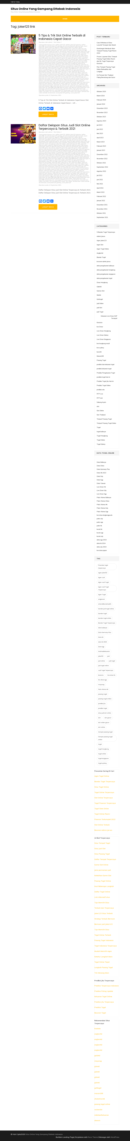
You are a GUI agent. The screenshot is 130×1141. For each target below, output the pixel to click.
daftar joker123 (60, 45)
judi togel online (103, 666)
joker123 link (75, 67)
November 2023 (102, 112)
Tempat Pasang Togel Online (106, 423)
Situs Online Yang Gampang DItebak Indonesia (45, 9)
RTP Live (100, 394)
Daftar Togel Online (102, 892)
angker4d (101, 599)
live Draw (100, 327)
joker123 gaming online (59, 62)
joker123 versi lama (83, 82)
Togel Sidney (101, 444)
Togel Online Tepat (102, 962)
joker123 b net (85, 51)
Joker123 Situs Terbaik (103, 913)
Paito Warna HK (103, 689)
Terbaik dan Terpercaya (104, 908)
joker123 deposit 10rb (73, 54)
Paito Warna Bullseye (104, 497)
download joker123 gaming (53, 46)
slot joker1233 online (67, 91)
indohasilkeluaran (66, 49)
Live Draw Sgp (102, 494)
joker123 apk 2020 (44, 50)
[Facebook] (40, 108)
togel (100, 744)
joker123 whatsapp (76, 86)
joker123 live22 (84, 67)
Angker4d (100, 253)
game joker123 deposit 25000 (54, 47)
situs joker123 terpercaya (63, 90)
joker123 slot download (54, 78)
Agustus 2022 (101, 171)
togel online (102, 754)
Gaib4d (99, 287)
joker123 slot (43, 78)
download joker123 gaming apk (73, 46)
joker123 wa (74, 85)
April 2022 (100, 188)
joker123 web (83, 85)
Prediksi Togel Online (103, 385)
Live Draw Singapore (104, 339)
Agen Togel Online (103, 249)
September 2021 (102, 217)
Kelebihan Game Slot (102, 875)
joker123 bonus (43, 53)
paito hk (99, 526)
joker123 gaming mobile (79, 61)
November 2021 (102, 209)
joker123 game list (61, 58)
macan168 (98, 1093)
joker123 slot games (69, 78)
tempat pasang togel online (105, 738)
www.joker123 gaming (63, 93)
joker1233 (86, 86)
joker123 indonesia (55, 65)
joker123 (75, 49)
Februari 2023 (101, 146)
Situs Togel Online (101, 787)
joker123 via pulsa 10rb (72, 83)
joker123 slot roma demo (72, 79)
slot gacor (108, 718)
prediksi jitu (102, 704)
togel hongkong (103, 749)
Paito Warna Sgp (102, 511)
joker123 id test (43, 65)
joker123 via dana (58, 83)
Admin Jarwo (101, 236)
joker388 (50, 87)
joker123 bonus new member (58, 53)
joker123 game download (47, 58)
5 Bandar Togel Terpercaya (106, 232)
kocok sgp (100, 533)
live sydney (100, 348)
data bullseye (102, 628)
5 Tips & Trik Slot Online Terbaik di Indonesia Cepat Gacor (62, 37)
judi (108, 656)
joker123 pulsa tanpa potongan (68, 75)
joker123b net (43, 87)
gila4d (97, 1066)
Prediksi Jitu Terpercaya (104, 1002)
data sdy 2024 (101, 547)
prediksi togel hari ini (103, 377)
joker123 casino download (47, 54)
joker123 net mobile (45, 73)
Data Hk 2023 (101, 473)
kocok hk (99, 529)
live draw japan (102, 550)
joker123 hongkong (71, 63)
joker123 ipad (50, 66)
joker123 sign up (80, 77)
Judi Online (100, 303)
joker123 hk (51, 63)
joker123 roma (70, 77)
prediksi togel (102, 708)
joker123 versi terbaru (45, 83)
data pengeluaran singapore (106, 274)
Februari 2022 (101, 196)
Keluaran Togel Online (103, 996)
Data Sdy (100, 476)
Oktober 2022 (101, 163)
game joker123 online (71, 47)
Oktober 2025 (101, 91)
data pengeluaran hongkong (106, 270)
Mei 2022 (100, 184)
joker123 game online (74, 58)
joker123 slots (48, 81)
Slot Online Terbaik (102, 825)
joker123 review (60, 77)
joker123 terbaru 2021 (71, 81)
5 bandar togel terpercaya (103, 566)
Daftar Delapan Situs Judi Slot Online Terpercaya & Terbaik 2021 (64, 127)
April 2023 (100, 138)
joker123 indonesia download (71, 65)
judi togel (112, 661)
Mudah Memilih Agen (103, 951)
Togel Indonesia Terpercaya (105, 946)
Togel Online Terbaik (102, 935)
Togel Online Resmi (102, 814)
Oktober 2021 (101, 213)
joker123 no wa (66, 73)
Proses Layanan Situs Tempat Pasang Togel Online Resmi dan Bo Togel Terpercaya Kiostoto (107, 60)
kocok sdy (100, 536)
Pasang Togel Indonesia (103, 940)
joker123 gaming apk (71, 59)
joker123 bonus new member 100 (78, 53)
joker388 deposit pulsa (61, 87)
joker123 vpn (66, 85)
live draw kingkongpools (104, 515)
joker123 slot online (82, 78)
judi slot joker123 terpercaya (54, 89)
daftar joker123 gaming (73, 45)
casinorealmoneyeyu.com (47, 45)
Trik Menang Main (101, 973)
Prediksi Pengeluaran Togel (106, 373)
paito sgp (100, 522)
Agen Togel (102, 595)
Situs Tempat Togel (102, 843)
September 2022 (102, 167)
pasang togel (102, 694)
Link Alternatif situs (102, 897)
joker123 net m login (64, 71)
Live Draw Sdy (101, 490)
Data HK (100, 637)
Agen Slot (100, 245)
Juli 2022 (99, 175)
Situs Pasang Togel (102, 854)
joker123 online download (51, 74)
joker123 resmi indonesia (46, 77)
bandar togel (102, 614)
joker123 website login (46, 86)
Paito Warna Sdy (102, 508)
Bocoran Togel (100, 1013)
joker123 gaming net (45, 62)
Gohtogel (100, 299)
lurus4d (99, 352)
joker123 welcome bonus (61, 86)
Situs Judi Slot (99, 848)
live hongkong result (103, 343)
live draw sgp (102, 680)
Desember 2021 (102, 205)
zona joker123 (75, 93)
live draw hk (111, 675)
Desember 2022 (102, 154)
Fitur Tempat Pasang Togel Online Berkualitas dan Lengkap (106, 69)
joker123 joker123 (53, 67)
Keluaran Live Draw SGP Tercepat (109, 317)
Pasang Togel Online (102, 881)
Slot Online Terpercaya (103, 798)
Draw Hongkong (102, 282)
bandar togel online (104, 618)
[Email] (48, 108)
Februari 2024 (101, 100)
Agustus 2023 (101, 121)
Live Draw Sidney (102, 335)
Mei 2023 (100, 133)
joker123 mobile (60, 70)
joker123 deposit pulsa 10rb (56, 55)
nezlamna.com (49, 90)
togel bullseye (101, 431)
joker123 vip (57, 85)
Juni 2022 (100, 179)
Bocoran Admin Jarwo (103, 830)
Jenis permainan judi (102, 870)
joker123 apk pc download (57, 51)
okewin (97, 1120)
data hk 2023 (102, 642)
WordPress (114, 1137)
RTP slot (100, 398)
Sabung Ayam (101, 402)
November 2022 (102, 159)
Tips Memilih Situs (101, 902)
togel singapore (103, 758)
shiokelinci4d (99, 1099)
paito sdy (100, 519)
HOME (65, 19)
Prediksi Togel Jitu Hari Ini (105, 381)
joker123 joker (79, 66)
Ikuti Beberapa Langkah (104, 886)
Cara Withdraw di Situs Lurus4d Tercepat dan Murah (106, 44)
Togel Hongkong (102, 436)
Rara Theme (93, 1137)
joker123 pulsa (52, 75)
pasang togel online (104, 699)
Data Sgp (100, 480)
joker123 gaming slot (74, 62)
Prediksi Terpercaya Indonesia (106, 986)
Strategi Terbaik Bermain (104, 919)
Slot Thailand (101, 415)
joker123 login (43, 69)
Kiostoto (99, 322)
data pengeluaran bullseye (105, 266)
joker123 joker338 (65, 67)
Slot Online (57, 42)
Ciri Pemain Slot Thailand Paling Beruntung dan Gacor (106, 76)
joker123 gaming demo (49, 61)
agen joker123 (102, 573)
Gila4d (99, 295)
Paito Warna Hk (102, 504)
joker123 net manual (78, 71)
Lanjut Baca (48, 114)
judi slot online (67, 89)
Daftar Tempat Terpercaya (105, 859)
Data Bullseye (101, 462)
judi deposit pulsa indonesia (78, 87)
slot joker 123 (47, 91)
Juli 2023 (99, 125)
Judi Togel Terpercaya (105, 670)
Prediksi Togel (100, 1007)
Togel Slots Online (101, 808)
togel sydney (102, 763)
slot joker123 (56, 91)
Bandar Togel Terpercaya (106, 623)
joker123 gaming (59, 59)
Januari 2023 (101, 150)
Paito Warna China (103, 501)
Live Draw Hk (101, 487)
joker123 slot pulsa (45, 79)
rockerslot (98, 1109)
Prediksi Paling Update (103, 991)
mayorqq (101, 685)
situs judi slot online (104, 713)
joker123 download (72, 57)
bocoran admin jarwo (103, 261)
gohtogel (97, 1088)
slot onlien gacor (103, 722)
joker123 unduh (61, 82)
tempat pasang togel (105, 732)
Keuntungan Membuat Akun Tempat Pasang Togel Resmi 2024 (106, 51)
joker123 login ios (48, 70)
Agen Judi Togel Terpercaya (103, 588)
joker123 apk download (70, 50)
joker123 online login (81, 74)
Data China (100, 466)
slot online (77, 91)
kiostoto (101, 675)
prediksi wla (100, 390)
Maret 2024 (100, 96)
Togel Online (101, 440)
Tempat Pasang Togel (104, 419)
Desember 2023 (102, 108)
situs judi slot (75, 90)
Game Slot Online (101, 865)
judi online (101, 661)
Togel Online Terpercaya (104, 792)
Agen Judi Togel (103, 582)
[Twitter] (44, 108)
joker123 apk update (73, 51)
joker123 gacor (83, 57)
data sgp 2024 (101, 540)
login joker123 (77, 89)
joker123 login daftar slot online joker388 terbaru (63, 69)
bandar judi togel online (106, 609)
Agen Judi (101, 577)
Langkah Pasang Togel (103, 967)
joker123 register (83, 75)
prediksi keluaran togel (104, 369)
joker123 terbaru (58, 81)
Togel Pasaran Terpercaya (105, 803)
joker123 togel (50, 82)
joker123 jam (70, 66)
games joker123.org (53, 49)
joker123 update (71, 82)
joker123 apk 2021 (57, 50)
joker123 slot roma (57, 79)
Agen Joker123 (101, 240)
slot (98, 406)
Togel (98, 427)
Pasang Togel (101, 360)
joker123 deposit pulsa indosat (55, 57)
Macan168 (100, 356)
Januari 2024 (101, 104)
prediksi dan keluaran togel (105, 364)
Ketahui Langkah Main (103, 957)
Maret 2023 (100, 142)
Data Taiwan (101, 483)
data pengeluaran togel (104, 278)
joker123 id (81, 63)
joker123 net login (52, 71)
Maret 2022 (100, 192)
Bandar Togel (101, 257)
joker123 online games (67, 74)
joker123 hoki (60, 63)
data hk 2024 (101, 543)
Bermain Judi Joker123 (103, 924)
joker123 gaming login (64, 61)
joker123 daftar (61, 54)
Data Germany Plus (103, 469)
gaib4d (97, 1055)
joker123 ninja (56, 73)
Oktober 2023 (101, 117)
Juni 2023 (100, 129)
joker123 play (43, 75)
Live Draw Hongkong (104, 331)
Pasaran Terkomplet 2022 (104, 819)
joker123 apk (82, 49)
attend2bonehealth (104, 604)
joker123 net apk (70, 70)
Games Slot (100, 291)
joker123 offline (76, 73)
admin (50, 42)
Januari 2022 (101, 200)
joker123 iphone (60, 66)
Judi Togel (100, 312)
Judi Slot (99, 308)
